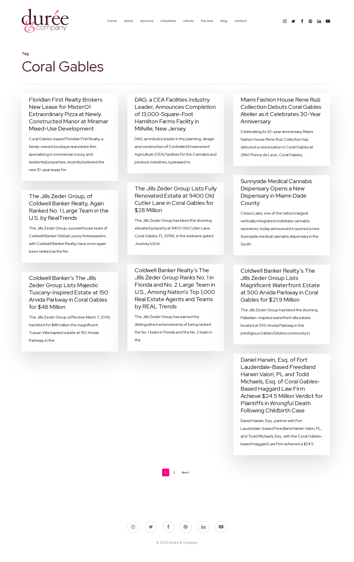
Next (185, 472)
